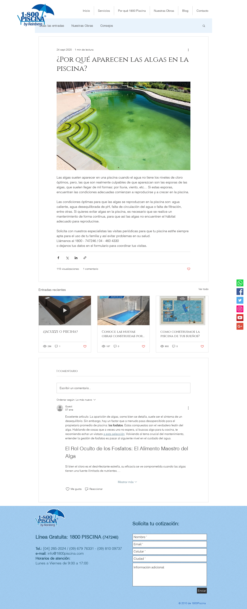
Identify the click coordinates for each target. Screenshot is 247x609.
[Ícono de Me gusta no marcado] (67, 489)
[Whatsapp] (240, 282)
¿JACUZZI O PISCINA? (60, 332)
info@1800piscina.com (66, 553)
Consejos (106, 25)
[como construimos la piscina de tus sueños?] (182, 310)
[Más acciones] (188, 49)
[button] (204, 25)
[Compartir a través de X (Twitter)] (67, 257)
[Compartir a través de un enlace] (85, 257)
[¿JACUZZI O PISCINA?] (65, 310)
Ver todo (203, 289)
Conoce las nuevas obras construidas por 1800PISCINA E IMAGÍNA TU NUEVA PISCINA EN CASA (122, 334)
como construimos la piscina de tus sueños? (180, 334)
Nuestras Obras (82, 25)
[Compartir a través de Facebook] (58, 257)
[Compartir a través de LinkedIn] (76, 257)
